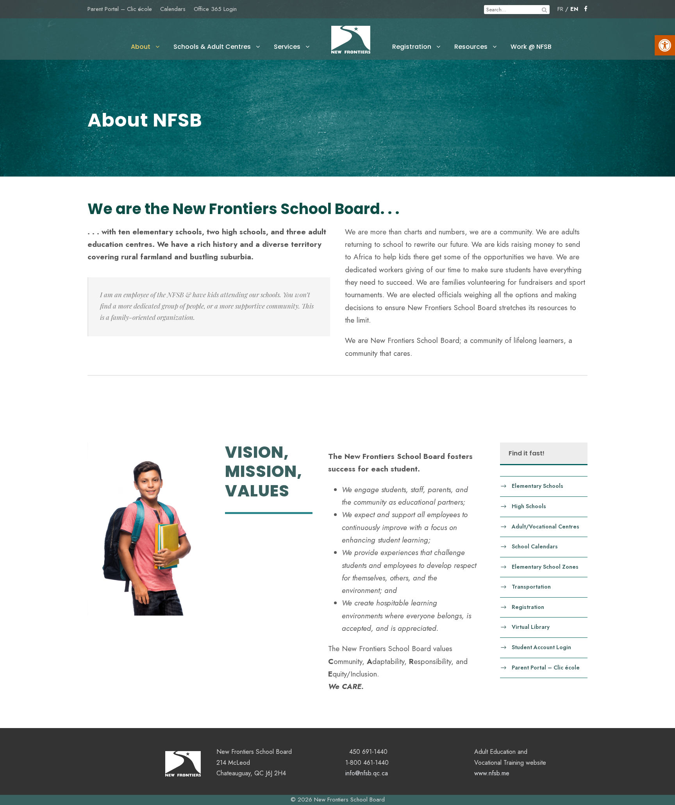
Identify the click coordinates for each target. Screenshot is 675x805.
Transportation (531, 587)
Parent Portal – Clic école (120, 9)
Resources (471, 46)
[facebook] (586, 9)
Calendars (173, 9)
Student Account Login (541, 647)
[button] (665, 45)
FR (560, 9)
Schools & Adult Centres (212, 46)
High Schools (529, 506)
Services (287, 46)
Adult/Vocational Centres (545, 526)
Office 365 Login (215, 9)
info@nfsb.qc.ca (366, 773)
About (140, 46)
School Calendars (535, 546)
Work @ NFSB (531, 46)
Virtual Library (531, 627)
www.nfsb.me (491, 773)
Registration (411, 46)
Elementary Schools (537, 486)
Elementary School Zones (545, 566)
